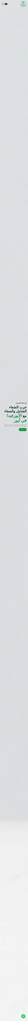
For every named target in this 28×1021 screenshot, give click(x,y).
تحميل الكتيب (22, 429)
